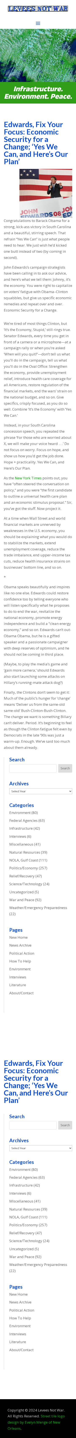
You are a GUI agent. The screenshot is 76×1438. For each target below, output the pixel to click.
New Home (18, 937)
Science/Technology (25, 883)
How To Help (20, 961)
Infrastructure (21, 828)
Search (65, 768)
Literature (17, 984)
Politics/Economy (23, 868)
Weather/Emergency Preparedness (38, 907)
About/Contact (21, 992)
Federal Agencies (23, 820)
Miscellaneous (21, 844)
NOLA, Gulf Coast (23, 860)
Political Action (21, 953)
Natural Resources (24, 852)
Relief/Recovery (22, 876)
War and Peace (21, 899)
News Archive (20, 945)
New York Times (28, 478)
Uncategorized (21, 891)
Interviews (17, 836)
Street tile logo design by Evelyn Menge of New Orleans (36, 1422)
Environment (20, 812)
